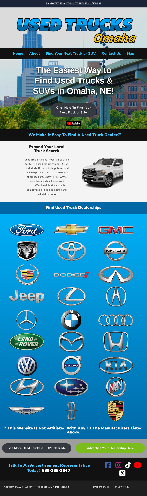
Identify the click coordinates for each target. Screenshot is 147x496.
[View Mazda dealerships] (71, 341)
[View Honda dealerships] (116, 341)
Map (130, 53)
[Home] (73, 27)
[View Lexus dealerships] (71, 296)
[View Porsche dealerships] (116, 411)
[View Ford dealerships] (27, 229)
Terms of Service (100, 486)
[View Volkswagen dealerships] (27, 365)
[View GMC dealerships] (116, 229)
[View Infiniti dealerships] (116, 275)
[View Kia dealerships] (116, 365)
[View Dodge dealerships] (71, 275)
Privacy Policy (122, 486)
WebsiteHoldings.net (36, 486)
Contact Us (111, 53)
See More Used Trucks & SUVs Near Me (37, 448)
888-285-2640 (56, 470)
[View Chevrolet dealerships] (71, 229)
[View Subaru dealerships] (71, 387)
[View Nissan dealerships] (116, 251)
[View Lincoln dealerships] (71, 411)
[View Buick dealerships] (116, 387)
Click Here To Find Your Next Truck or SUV (73, 110)
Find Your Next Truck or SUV (71, 53)
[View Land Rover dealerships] (27, 341)
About (34, 53)
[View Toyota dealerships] (71, 251)
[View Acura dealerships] (116, 296)
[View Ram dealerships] (27, 251)
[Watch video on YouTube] (73, 124)
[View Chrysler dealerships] (27, 411)
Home (18, 53)
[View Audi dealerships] (116, 320)
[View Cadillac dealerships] (27, 275)
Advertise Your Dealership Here (110, 448)
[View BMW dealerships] (71, 320)
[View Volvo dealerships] (71, 365)
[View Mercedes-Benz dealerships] (27, 320)
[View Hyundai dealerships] (27, 387)
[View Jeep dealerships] (27, 296)
